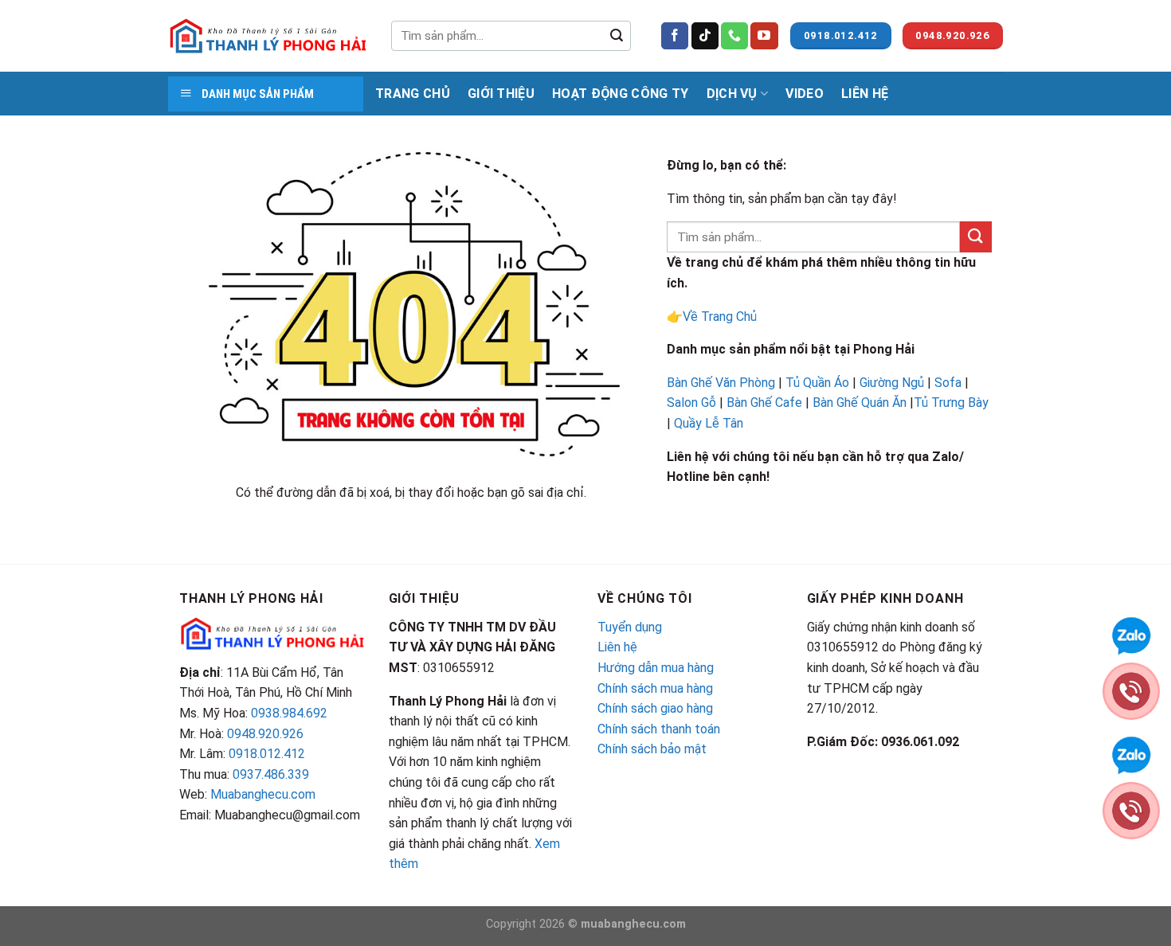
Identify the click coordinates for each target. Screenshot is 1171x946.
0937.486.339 (271, 774)
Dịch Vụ (732, 93)
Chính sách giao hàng (655, 708)
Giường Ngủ (892, 382)
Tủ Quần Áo (817, 382)
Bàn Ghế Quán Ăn (860, 402)
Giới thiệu (501, 93)
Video (804, 93)
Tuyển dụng (629, 627)
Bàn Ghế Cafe (764, 402)
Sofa (947, 382)
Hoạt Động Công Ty (620, 93)
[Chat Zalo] (1131, 634)
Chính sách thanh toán (658, 729)
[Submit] (616, 35)
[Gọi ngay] (1131, 690)
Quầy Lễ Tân (710, 423)
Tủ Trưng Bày (951, 402)
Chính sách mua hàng (655, 688)
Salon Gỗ (691, 402)
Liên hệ (617, 647)
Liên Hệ (864, 93)
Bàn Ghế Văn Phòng (721, 382)
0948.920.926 (265, 733)
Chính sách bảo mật (652, 748)
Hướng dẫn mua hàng (655, 667)
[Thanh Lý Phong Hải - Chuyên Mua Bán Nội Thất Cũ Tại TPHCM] (267, 35)
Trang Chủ (412, 93)
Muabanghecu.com (262, 794)
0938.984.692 (289, 713)
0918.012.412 (267, 753)
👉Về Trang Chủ (712, 316)
